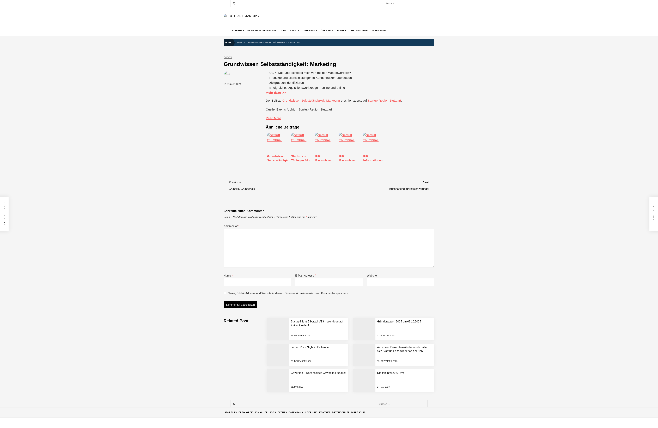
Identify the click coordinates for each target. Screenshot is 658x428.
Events (294, 30)
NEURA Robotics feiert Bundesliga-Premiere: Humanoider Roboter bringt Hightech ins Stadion (293, 309)
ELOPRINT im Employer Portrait (259, 405)
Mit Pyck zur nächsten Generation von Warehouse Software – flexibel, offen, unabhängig (290, 391)
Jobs (283, 30)
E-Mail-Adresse (305, 275)
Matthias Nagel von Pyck (255, 350)
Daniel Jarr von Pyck (253, 378)
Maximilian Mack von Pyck (256, 364)
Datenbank (310, 30)
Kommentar (231, 226)
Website (372, 275)
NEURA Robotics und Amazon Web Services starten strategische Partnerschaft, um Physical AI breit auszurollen (303, 296)
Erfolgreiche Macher (262, 30)
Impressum (379, 30)
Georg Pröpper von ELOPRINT (259, 419)
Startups (238, 30)
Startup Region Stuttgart (384, 100)
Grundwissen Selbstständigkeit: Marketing (311, 100)
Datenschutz (360, 30)
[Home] (227, 30)
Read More (273, 118)
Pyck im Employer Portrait (256, 337)
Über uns (327, 30)
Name (228, 275)
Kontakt (342, 30)
